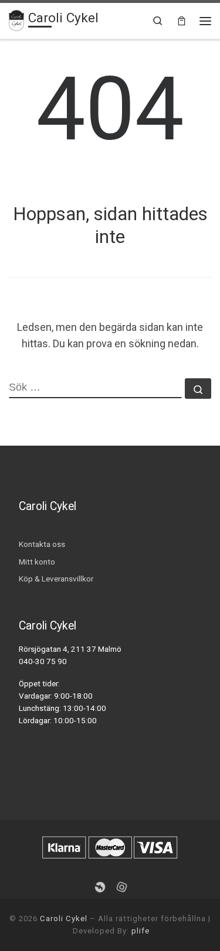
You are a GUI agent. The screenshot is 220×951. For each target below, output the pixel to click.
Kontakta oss (42, 544)
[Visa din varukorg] (182, 21)
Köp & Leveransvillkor (56, 578)
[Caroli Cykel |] (16, 19)
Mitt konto (37, 561)
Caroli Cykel (63, 918)
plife (140, 930)
